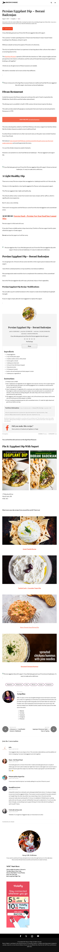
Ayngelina (21, 694)
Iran (19, 18)
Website (22, 711)
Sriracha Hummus (34, 119)
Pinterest (22, 718)
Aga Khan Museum (10, 56)
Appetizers (10, 684)
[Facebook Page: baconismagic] (8, 428)
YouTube (22, 713)
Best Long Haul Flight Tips (13, 876)
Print (29, 346)
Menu (55, 2)
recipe (41, 684)
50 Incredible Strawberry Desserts (16, 869)
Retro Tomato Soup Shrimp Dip (29, 627)
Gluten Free (19, 684)
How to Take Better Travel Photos (15, 872)
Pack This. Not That (11, 874)
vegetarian (49, 684)
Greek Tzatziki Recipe (29, 549)
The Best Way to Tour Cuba (13, 871)
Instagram (22, 716)
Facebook (22, 715)
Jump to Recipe (8, 28)
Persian (34, 684)
